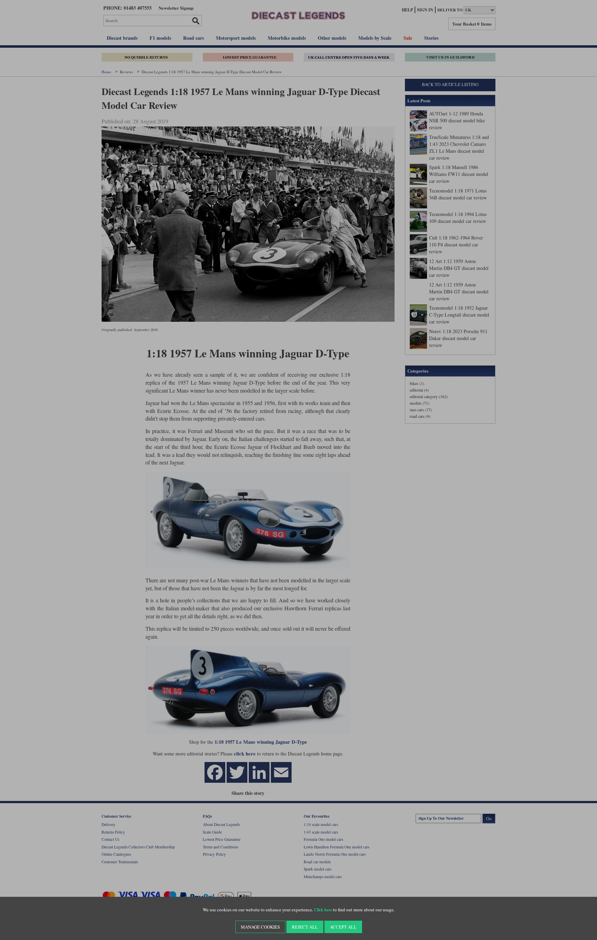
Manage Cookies (260, 927)
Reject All (305, 927)
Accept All (343, 927)
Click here (323, 910)
